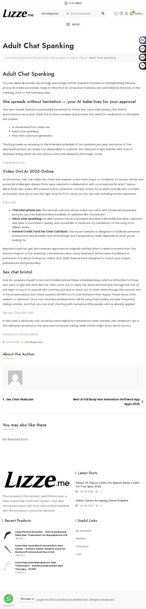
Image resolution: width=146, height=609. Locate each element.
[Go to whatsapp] (8, 598)
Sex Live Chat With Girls (18, 312)
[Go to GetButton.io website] (8, 605)
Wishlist (81, 538)
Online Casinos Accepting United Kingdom (102, 500)
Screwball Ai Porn (14, 162)
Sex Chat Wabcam (19, 399)
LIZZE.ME (60, 600)
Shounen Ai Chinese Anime (20, 334)
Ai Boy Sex (9, 202)
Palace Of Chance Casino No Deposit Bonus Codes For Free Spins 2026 (107, 484)
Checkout (82, 546)
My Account (83, 531)
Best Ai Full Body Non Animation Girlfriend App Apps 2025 (106, 401)
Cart (79, 554)
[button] (73, 24)
